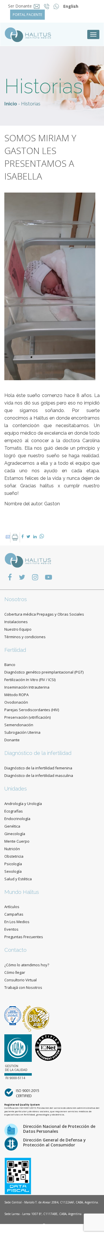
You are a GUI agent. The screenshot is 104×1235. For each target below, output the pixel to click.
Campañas (13, 914)
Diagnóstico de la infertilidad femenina (38, 768)
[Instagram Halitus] (35, 577)
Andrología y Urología (23, 803)
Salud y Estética (18, 878)
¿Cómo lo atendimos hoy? (26, 964)
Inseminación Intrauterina (26, 687)
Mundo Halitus (21, 892)
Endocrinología (17, 818)
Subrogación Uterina (22, 732)
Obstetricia (13, 856)
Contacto (15, 950)
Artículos (11, 906)
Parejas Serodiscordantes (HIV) (31, 709)
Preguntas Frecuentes (23, 936)
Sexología (13, 871)
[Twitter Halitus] (22, 577)
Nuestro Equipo (17, 629)
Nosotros (15, 599)
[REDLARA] (36, 1015)
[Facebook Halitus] (9, 577)
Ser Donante (20, 6)
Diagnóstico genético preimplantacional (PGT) (43, 672)
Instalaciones (16, 621)
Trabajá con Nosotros (23, 987)
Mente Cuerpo (16, 841)
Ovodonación (16, 702)
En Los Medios (16, 921)
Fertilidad (15, 650)
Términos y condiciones (25, 636)
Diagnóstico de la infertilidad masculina (38, 775)
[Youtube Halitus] (48, 577)
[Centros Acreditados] (13, 1015)
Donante (12, 739)
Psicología (13, 863)
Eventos (11, 929)
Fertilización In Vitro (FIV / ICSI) (29, 679)
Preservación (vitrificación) (27, 717)
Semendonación (18, 724)
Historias (30, 104)
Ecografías (13, 811)
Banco (9, 664)
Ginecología (14, 833)
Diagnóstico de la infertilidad (37, 753)
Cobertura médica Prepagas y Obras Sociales (44, 614)
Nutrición (12, 848)
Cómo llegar (14, 972)
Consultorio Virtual (20, 979)
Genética (12, 826)
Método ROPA (16, 694)
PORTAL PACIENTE (27, 14)
